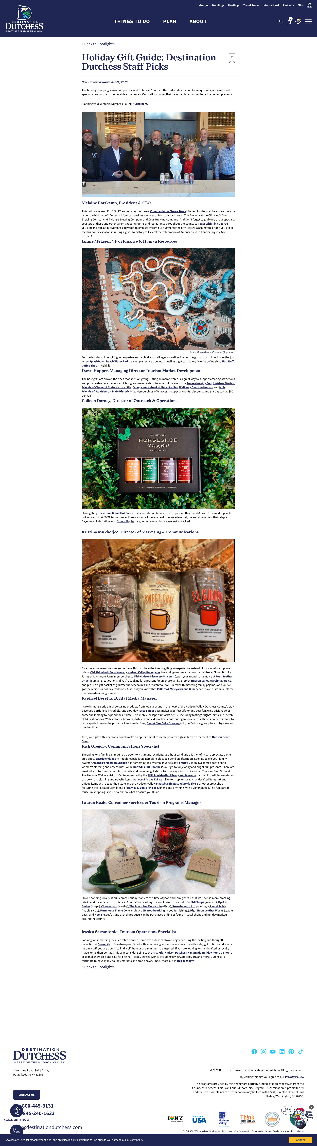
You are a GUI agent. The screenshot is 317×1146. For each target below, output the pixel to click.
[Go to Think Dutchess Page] (243, 1119)
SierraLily (104, 944)
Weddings (218, 5)
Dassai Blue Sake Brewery (163, 723)
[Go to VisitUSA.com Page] (195, 1119)
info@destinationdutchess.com (47, 1127)
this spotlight (185, 961)
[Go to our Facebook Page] (254, 1051)
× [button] (311, 1107)
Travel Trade (251, 5)
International (271, 5)
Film (300, 5)
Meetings (233, 5)
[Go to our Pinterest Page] (291, 1051)
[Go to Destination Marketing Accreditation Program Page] (267, 1119)
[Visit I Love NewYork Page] (309, 5)
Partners (288, 5)
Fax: (34, 1113)
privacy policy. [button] (135, 1140)
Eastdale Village (106, 759)
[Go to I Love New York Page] (170, 1119)
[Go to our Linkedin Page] (282, 1051)
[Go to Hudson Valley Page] (219, 1119)
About (198, 21)
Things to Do (132, 21)
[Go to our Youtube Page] (272, 1051)
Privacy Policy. (294, 1077)
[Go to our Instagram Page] (263, 1051)
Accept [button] (300, 1140)
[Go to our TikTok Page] (300, 1051)
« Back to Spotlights (98, 44)
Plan (169, 21)
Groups (203, 5)
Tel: (33, 1106)
